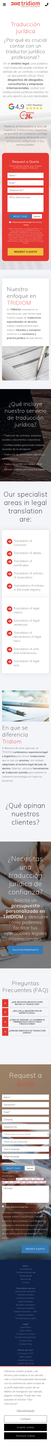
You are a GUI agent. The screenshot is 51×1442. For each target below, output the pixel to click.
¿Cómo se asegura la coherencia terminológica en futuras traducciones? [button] (27, 1022)
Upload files (9, 1163)
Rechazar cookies (25, 1435)
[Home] (25, 4)
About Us (25, 1279)
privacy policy (34, 1207)
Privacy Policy (25, 1340)
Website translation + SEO (25, 1311)
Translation (25, 1269)
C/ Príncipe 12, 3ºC (25, 1353)
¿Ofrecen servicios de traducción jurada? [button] (27, 1032)
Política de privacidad (20, 1238)
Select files (20, 216)
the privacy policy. (27, 223)
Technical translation (25, 1308)
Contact (25, 1282)
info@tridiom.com (25, 1360)
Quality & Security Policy (25, 1337)
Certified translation (25, 1272)
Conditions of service (25, 1334)
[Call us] (47, 5)
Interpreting (25, 1276)
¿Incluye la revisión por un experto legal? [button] (27, 1012)
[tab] (25, 1003)
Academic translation (25, 1305)
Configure (25, 1418)
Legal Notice (25, 1327)
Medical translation (25, 1315)
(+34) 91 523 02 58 (25, 1363)
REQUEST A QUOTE (25, 251)
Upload (37, 216)
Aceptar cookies (25, 1427)
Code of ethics (25, 1330)
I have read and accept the (22, 1207)
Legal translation (25, 1301)
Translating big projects (25, 1318)
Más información (25, 1410)
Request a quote (35, 1249)
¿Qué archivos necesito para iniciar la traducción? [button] (27, 1003)
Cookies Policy (25, 1344)
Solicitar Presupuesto (25, 950)
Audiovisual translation (25, 1291)
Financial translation (25, 1298)
